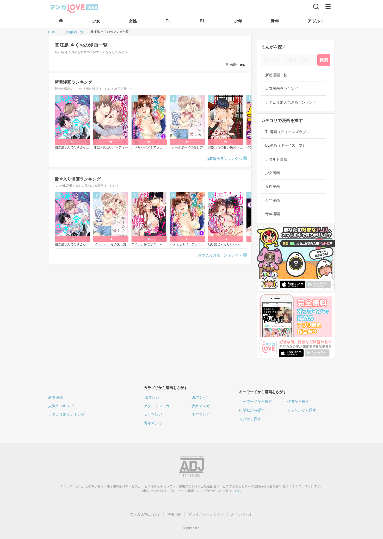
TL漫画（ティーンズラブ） (287, 131)
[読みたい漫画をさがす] (316, 6)
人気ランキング (61, 405)
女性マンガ (153, 414)
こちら (236, 490)
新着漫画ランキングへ (224, 158)
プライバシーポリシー (206, 514)
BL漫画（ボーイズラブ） (285, 145)
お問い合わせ (242, 514)
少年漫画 (272, 200)
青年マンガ (153, 422)
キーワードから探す (255, 401)
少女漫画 (272, 172)
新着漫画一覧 (276, 74)
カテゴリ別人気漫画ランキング (290, 102)
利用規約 (174, 514)
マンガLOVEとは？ (144, 514)
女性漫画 (272, 186)
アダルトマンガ (156, 405)
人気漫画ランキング (281, 88)
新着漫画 (55, 397)
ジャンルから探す (301, 409)
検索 (324, 60)
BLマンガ (199, 397)
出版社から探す (252, 409)
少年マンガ (200, 414)
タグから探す (250, 418)
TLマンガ (151, 397)
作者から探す (298, 401)
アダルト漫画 (276, 159)
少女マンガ (200, 405)
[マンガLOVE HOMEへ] (61, 21)
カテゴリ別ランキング (66, 414)
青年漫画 (272, 213)
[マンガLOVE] (74, 8)
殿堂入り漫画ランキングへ (220, 255)
